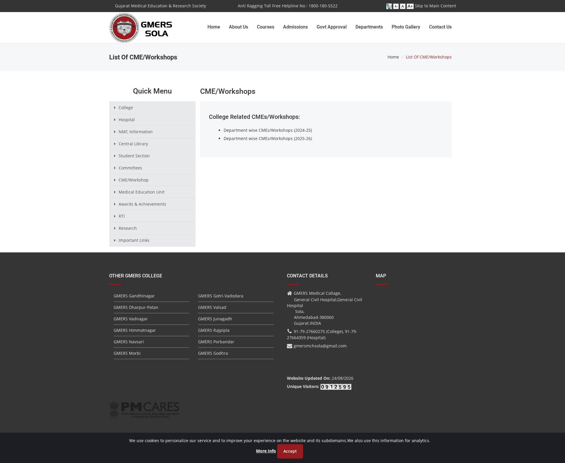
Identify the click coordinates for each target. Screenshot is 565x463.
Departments (369, 27)
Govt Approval (332, 27)
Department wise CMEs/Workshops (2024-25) (268, 130)
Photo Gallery (406, 27)
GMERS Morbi (127, 353)
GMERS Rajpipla (214, 330)
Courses (265, 27)
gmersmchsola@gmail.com (320, 346)
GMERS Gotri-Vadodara (220, 296)
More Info (266, 451)
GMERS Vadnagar (131, 319)
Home (213, 27)
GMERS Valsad (212, 307)
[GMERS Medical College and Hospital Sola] (141, 22)
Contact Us (440, 27)
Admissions (295, 27)
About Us (238, 27)
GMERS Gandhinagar (134, 296)
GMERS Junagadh (215, 319)
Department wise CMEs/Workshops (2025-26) (268, 138)
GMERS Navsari (129, 341)
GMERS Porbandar (216, 341)
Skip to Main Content (435, 6)
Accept (290, 451)
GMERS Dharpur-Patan (136, 307)
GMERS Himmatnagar (135, 330)
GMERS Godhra (213, 353)
